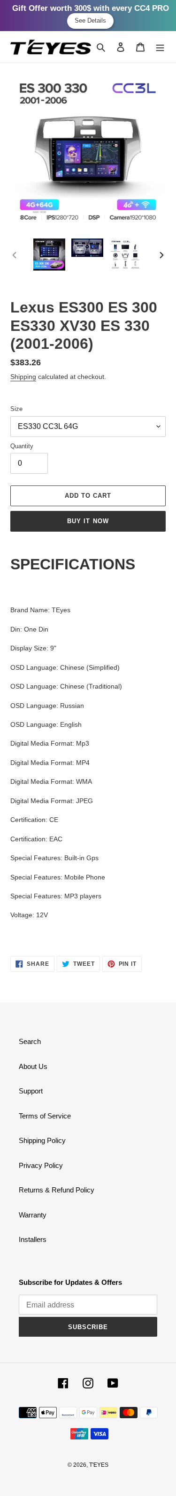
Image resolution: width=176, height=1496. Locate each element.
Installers (32, 1239)
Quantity (21, 446)
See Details (90, 20)
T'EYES (98, 1465)
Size (16, 408)
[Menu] (160, 47)
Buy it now (87, 521)
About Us (33, 1066)
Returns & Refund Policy (56, 1190)
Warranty (32, 1215)
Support (31, 1091)
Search (30, 1041)
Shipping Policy (42, 1140)
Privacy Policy (41, 1165)
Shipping (23, 376)
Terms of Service (45, 1116)
